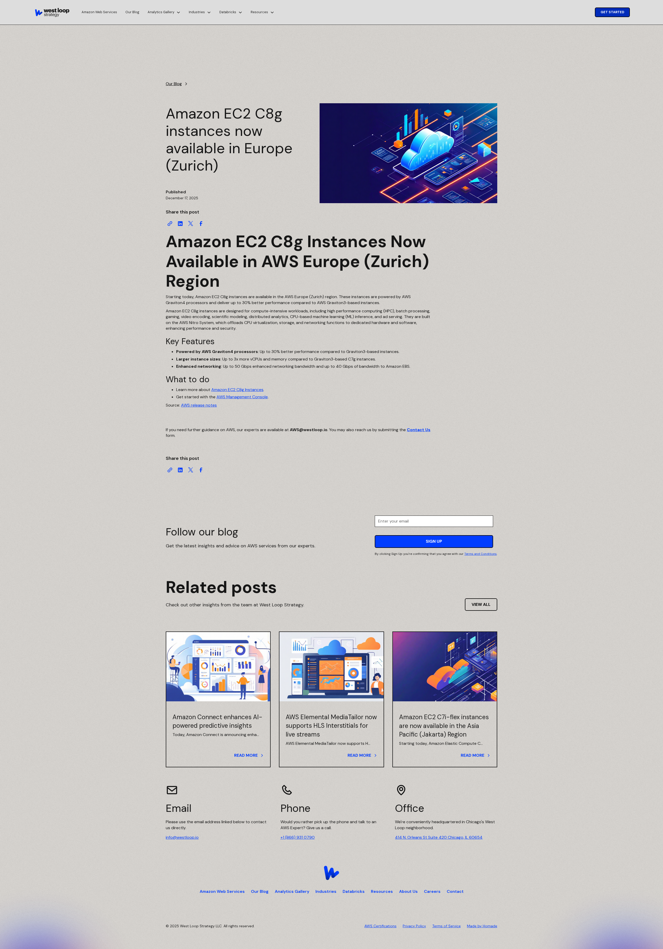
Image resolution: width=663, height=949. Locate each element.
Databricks (354, 891)
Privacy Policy (414, 926)
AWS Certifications (380, 926)
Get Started (612, 12)
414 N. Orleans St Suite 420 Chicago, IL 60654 (438, 837)
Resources (382, 891)
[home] (52, 12)
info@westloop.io (182, 837)
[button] (164, 12)
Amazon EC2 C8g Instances (237, 389)
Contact (455, 891)
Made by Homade (482, 926)
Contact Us (418, 429)
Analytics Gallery (292, 891)
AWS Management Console (242, 397)
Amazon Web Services (99, 12)
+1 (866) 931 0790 (297, 837)
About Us (408, 891)
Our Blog (132, 12)
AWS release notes (199, 405)
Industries (325, 891)
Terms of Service (446, 926)
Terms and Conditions (480, 554)
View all (481, 604)
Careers (432, 891)
